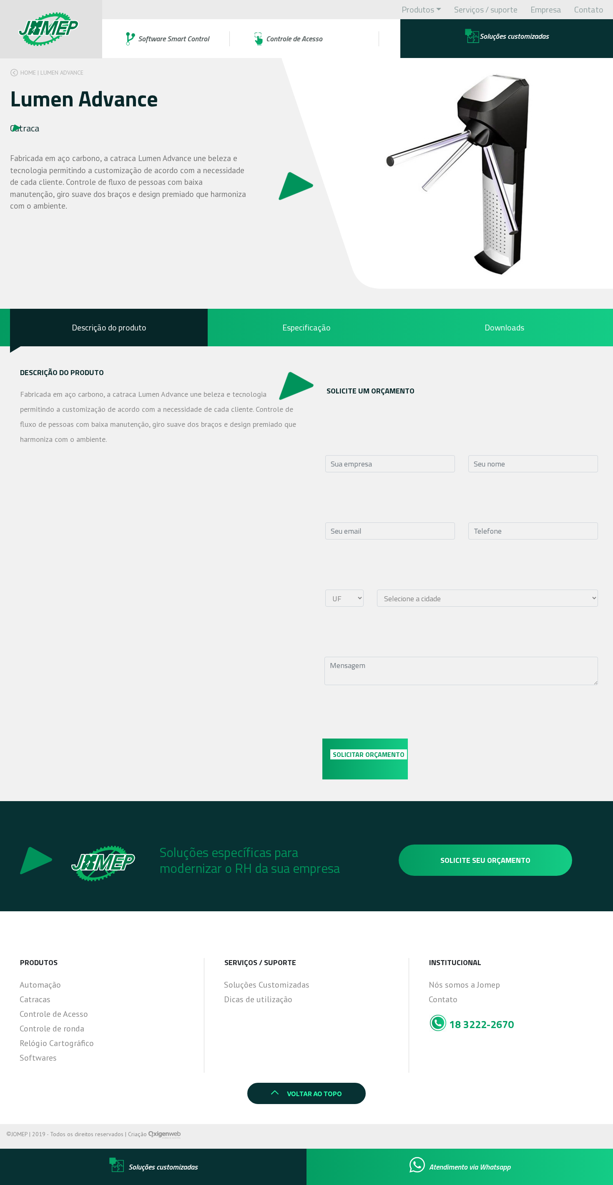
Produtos (418, 9)
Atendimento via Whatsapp (469, 1166)
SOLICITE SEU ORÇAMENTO (485, 860)
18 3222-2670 (480, 1024)
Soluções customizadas (163, 1166)
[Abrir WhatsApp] (592, 1164)
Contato (588, 9)
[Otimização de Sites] (164, 1134)
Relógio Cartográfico (57, 1043)
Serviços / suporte (486, 9)
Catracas (35, 999)
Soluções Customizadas (266, 984)
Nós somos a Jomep (464, 984)
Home (28, 72)
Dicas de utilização (258, 999)
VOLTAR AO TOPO (314, 1094)
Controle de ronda (52, 1028)
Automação (40, 984)
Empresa (545, 9)
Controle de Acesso (54, 1014)
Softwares (38, 1057)
